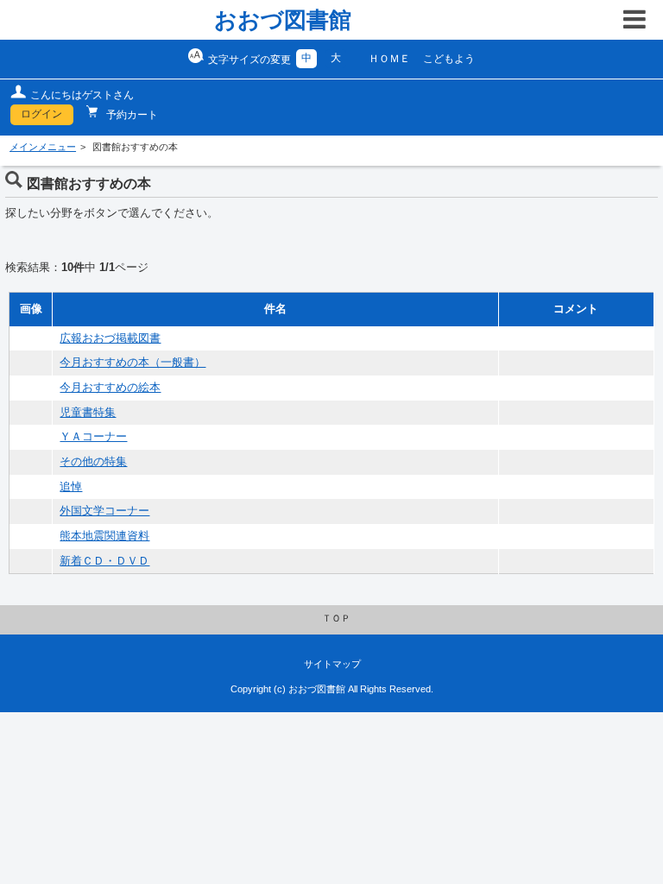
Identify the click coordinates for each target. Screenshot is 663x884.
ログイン (41, 114)
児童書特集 (88, 413)
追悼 (71, 487)
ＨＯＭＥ (389, 59)
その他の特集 (93, 462)
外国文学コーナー (104, 511)
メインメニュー (42, 147)
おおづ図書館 (282, 20)
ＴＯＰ (336, 618)
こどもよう (449, 59)
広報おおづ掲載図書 (110, 338)
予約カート (131, 115)
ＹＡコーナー (93, 437)
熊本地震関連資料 (104, 536)
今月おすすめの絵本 (110, 388)
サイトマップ (332, 664)
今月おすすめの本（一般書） (132, 363)
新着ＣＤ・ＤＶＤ (104, 561)
